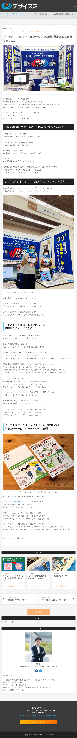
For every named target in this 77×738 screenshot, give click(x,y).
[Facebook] (36, 670)
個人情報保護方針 (51, 715)
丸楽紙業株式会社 (17, 501)
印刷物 (31, 32)
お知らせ (23, 32)
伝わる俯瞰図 (24, 715)
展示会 (47, 32)
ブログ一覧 (40, 715)
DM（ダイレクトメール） (11, 32)
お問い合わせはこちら (38, 722)
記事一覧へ (38, 612)
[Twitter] (40, 670)
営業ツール (39, 32)
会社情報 (33, 715)
